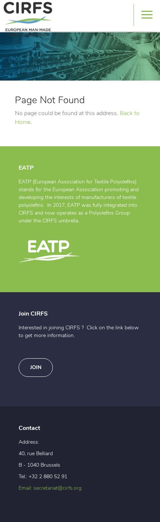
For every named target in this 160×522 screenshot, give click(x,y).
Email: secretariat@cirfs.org (50, 488)
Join (35, 367)
